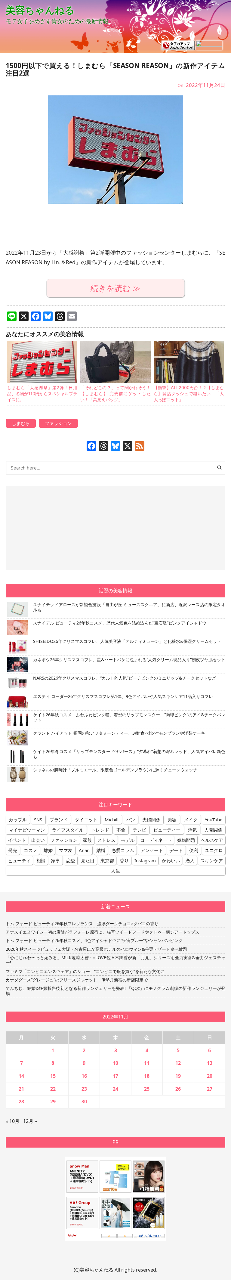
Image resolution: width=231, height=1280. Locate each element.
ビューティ (19, 860)
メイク (191, 820)
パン (130, 820)
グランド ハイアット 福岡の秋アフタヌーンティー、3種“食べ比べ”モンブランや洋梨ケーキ (119, 733)
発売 (12, 850)
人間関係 (213, 830)
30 (84, 1101)
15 (53, 1076)
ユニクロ (214, 850)
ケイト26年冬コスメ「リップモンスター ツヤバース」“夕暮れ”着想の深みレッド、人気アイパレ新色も (129, 753)
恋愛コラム (123, 850)
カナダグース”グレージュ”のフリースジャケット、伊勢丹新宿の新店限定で (77, 979)
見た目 (87, 860)
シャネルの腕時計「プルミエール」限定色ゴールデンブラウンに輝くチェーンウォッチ (115, 770)
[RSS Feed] (140, 446)
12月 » (30, 1121)
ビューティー (166, 830)
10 (115, 1063)
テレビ (139, 830)
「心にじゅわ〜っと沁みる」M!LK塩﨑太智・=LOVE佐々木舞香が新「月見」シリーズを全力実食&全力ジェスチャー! (115, 960)
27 (209, 1089)
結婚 (100, 850)
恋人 (190, 860)
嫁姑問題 (186, 840)
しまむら (21, 423)
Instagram (145, 860)
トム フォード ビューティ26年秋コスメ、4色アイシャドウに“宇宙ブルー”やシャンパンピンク (94, 940)
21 (21, 1089)
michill (112, 820)
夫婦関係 (151, 820)
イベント (17, 840)
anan (84, 850)
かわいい (171, 860)
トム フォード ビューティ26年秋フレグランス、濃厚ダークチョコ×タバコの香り (82, 923)
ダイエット (86, 820)
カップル (18, 820)
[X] (128, 446)
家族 (87, 840)
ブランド (59, 820)
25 (146, 1089)
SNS (38, 820)
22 (53, 1089)
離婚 (48, 850)
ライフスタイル (68, 830)
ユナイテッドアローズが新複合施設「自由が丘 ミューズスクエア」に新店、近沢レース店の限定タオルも (129, 607)
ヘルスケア (212, 840)
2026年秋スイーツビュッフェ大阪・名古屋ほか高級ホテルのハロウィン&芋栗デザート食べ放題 (96, 949)
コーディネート (156, 840)
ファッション (58, 423)
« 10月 (13, 1121)
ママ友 (65, 850)
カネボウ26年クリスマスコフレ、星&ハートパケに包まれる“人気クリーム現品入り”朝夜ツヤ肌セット (129, 659)
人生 (115, 871)
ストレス (106, 840)
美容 (172, 820)
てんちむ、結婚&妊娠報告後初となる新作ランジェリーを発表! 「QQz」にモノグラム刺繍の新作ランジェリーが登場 (115, 991)
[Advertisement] (115, 226)
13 (209, 1063)
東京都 (107, 860)
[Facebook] (91, 446)
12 (178, 1063)
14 (21, 1076)
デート (176, 850)
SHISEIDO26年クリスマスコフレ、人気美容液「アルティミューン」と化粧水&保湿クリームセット (127, 641)
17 (115, 1076)
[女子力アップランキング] (178, 45)
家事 (55, 860)
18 (146, 1076)
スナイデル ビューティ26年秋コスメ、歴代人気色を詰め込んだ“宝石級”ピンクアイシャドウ (119, 623)
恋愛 (70, 860)
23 (84, 1089)
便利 (193, 850)
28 (21, 1101)
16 (84, 1076)
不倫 (120, 830)
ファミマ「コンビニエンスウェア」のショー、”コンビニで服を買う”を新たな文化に (85, 971)
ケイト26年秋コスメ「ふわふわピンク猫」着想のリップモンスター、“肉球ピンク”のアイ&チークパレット (129, 717)
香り (124, 860)
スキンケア (211, 860)
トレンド (100, 830)
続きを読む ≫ (115, 288)
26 (178, 1089)
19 (178, 1076)
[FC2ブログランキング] (209, 45)
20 (209, 1076)
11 (146, 1063)
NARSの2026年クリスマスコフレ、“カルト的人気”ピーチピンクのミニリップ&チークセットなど (124, 678)
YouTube (213, 820)
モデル (127, 840)
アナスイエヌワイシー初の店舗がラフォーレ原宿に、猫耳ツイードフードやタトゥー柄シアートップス (102, 931)
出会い (38, 840)
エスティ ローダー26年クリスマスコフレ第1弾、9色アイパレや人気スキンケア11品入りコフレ (123, 696)
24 (115, 1089)
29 (53, 1101)
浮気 (192, 830)
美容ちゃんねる (40, 9)
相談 (40, 860)
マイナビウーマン (27, 830)
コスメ (30, 850)
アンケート (151, 850)
